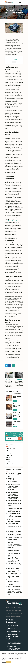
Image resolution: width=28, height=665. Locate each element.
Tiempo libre (10, 464)
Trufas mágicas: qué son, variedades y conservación (14, 520)
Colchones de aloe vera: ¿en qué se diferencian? (16, 414)
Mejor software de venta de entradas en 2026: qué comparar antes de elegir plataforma (14, 503)
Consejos (9, 453)
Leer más (4, 662)
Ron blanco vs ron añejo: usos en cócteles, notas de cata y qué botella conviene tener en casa (14, 509)
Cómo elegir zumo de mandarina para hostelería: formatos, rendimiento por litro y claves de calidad (13, 495)
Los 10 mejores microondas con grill (17, 423)
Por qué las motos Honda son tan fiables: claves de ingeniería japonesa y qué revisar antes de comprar (14, 534)
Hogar (15, 401)
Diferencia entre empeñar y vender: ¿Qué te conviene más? (14, 592)
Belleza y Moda (11, 448)
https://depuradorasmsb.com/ (12, 221)
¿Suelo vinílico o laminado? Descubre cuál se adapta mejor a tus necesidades (14, 587)
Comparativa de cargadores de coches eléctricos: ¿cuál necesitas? (13, 582)
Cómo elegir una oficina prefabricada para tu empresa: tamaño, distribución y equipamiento (13, 488)
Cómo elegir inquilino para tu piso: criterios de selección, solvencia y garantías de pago (14, 559)
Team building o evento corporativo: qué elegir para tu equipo (13, 570)
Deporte (9, 455)
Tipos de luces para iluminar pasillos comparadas (17, 405)
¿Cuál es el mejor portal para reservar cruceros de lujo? (14, 565)
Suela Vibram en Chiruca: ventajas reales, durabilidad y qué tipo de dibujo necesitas (14, 516)
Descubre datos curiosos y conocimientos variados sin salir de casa (14, 545)
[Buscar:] (14, 438)
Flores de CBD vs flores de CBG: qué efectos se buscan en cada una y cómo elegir (14, 540)
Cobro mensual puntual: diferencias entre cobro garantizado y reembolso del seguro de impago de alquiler (14, 526)
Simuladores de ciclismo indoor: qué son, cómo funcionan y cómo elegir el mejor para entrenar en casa (14, 552)
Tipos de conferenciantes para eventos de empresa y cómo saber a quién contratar (14, 576)
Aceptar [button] (8, 662)
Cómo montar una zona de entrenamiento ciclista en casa (14, 475)
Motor (9, 459)
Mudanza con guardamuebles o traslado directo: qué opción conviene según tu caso (14, 481)
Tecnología (10, 461)
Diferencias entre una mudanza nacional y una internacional (17, 396)
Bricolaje (9, 451)
